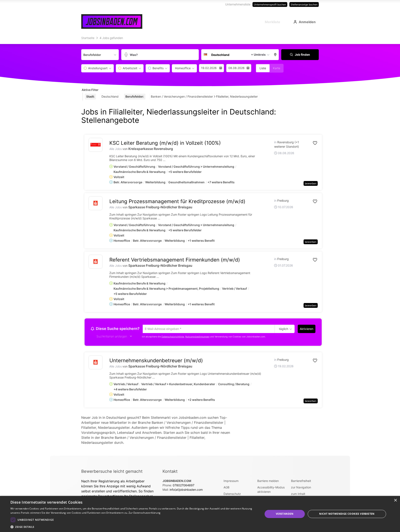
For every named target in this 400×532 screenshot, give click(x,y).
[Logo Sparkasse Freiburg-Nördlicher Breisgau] (95, 203)
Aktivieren (306, 329)
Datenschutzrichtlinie (172, 337)
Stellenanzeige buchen (304, 4)
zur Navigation (301, 488)
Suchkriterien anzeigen (111, 337)
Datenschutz (232, 494)
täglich (283, 329)
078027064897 (183, 486)
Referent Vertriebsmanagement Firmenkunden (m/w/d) (174, 260)
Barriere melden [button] (268, 481)
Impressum (231, 481)
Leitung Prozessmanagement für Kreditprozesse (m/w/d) (177, 201)
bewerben (310, 183)
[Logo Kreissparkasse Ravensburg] (95, 145)
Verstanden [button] (285, 514)
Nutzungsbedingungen (197, 337)
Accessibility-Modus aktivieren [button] (271, 490)
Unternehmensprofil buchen (270, 4)
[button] (275, 54)
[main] (200, 245)
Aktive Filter (90, 90)
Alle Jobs (115, 149)
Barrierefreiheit (301, 481)
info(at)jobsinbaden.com (186, 490)
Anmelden (307, 22)
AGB (226, 488)
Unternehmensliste (237, 4)
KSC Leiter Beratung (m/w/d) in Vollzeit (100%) (165, 143)
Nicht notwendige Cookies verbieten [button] (347, 514)
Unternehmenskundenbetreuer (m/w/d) (156, 361)
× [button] (395, 500)
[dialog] (200, 514)
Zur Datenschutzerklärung (144, 512)
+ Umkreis (258, 54)
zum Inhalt (298, 494)
